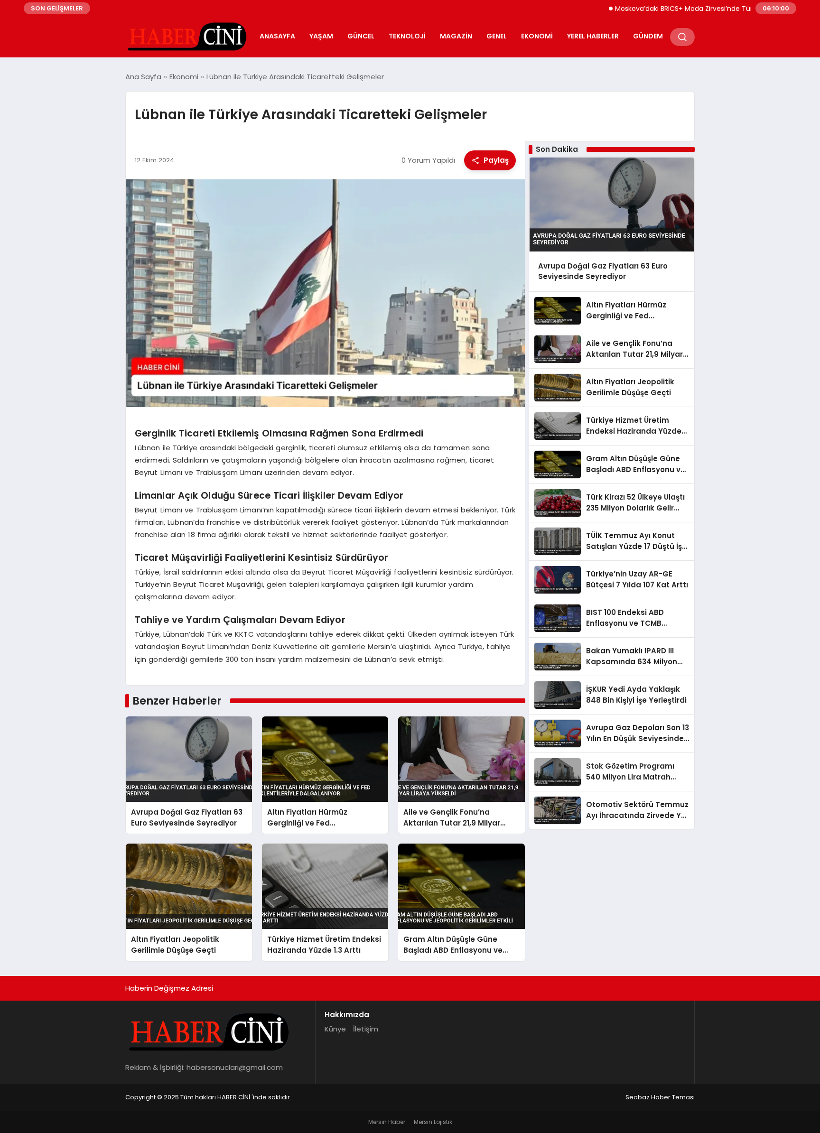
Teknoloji (407, 36)
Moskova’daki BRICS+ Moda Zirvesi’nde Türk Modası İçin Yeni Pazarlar (697, 8)
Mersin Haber (386, 1122)
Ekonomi (537, 36)
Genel (496, 36)
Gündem (648, 36)
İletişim (365, 1029)
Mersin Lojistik (433, 1122)
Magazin (456, 36)
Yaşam (321, 36)
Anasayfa (277, 36)
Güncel (360, 36)
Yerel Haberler (593, 36)
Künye (335, 1029)
